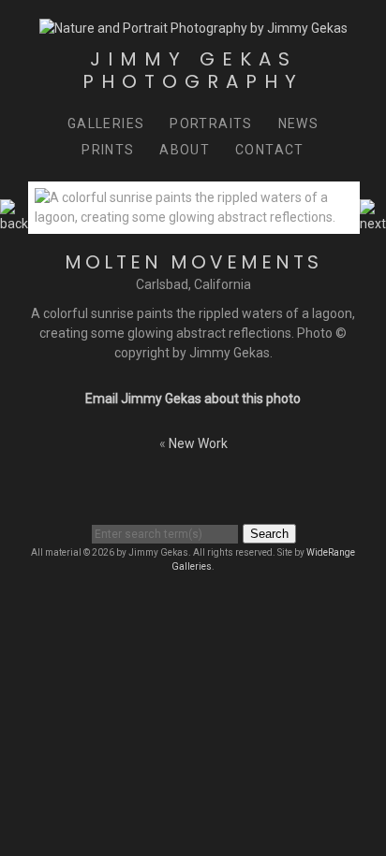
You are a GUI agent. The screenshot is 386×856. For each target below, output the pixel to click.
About (184, 149)
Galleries (106, 123)
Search (269, 534)
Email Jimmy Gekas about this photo (193, 398)
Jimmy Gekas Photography (193, 70)
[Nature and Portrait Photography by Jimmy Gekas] (193, 28)
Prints (108, 149)
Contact (269, 149)
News (298, 123)
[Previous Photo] (14, 223)
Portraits (211, 123)
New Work (198, 443)
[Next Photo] (373, 223)
